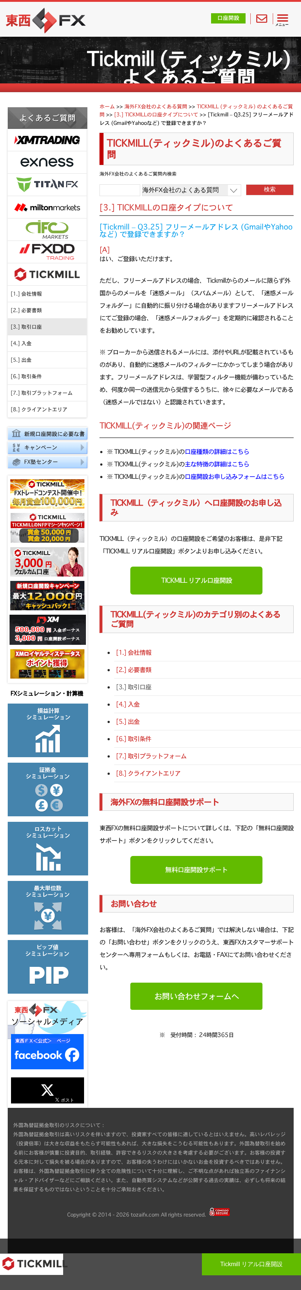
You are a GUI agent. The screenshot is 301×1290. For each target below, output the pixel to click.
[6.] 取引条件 (26, 376)
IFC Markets (47, 229)
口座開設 (228, 17)
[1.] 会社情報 (26, 293)
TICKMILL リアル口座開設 (196, 580)
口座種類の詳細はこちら (217, 451)
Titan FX (47, 185)
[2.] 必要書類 (26, 310)
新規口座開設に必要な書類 (46, 435)
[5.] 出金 (21, 360)
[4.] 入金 (21, 343)
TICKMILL (47, 274)
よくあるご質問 (47, 118)
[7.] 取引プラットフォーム (42, 393)
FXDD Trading (47, 252)
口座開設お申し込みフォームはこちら (234, 476)
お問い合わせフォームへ (196, 996)
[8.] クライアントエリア (39, 409)
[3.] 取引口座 (26, 327)
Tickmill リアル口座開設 (251, 1264)
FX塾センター (41, 461)
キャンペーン (40, 447)
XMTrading (47, 140)
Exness (47, 162)
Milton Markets (47, 207)
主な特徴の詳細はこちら (217, 464)
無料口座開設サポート (196, 870)
